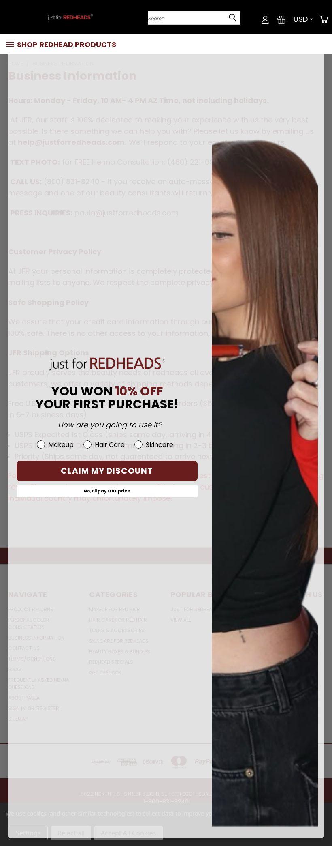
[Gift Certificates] (281, 19)
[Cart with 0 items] (324, 19)
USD (301, 19)
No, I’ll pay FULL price (107, 491)
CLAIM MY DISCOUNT (107, 471)
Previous (320, 821)
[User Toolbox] (265, 19)
